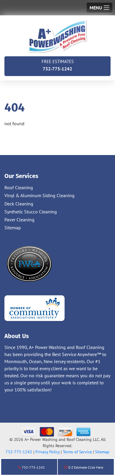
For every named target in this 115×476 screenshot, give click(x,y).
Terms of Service (77, 451)
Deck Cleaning (18, 204)
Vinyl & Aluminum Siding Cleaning (39, 195)
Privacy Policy (47, 451)
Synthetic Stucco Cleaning (30, 212)
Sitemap (12, 227)
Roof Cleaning (18, 187)
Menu (96, 7)
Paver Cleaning (19, 220)
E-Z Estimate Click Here (85, 467)
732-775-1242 (58, 65)
